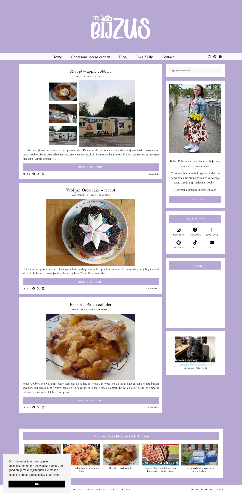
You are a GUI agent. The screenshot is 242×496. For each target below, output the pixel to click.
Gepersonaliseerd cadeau (90, 56)
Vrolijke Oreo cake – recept (90, 190)
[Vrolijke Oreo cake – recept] (90, 265)
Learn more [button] (53, 474)
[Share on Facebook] (34, 174)
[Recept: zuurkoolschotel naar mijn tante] (81, 454)
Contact (168, 56)
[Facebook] (220, 56)
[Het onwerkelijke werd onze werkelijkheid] (199, 454)
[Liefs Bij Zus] (121, 26)
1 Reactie (99, 76)
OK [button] (37, 484)
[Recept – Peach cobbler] (90, 379)
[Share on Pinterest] (43, 174)
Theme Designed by (207, 489)
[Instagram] (209, 56)
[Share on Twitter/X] (38, 174)
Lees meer (195, 199)
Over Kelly (144, 56)
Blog (123, 56)
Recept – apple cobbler (90, 71)
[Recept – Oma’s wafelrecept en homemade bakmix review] (160, 454)
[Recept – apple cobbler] (90, 146)
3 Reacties (103, 195)
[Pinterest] (214, 56)
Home (57, 56)
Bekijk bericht (90, 167)
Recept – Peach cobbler (90, 304)
